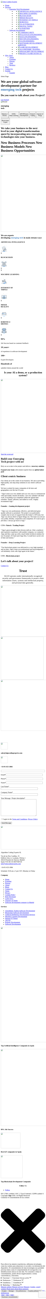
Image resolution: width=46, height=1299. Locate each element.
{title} (3, 1295)
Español (12, 73)
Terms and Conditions (19, 819)
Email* (3, 775)
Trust (11, 63)
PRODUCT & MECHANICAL (31, 54)
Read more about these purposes (17, 1289)
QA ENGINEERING (27, 41)
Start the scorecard (7, 454)
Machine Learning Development (16, 916)
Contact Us (9, 69)
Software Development (17, 30)
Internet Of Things (11, 918)
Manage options (6, 1287)
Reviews (12, 65)
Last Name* (5, 786)
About (11, 57)
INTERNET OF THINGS (29, 20)
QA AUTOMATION (27, 24)
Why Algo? (9, 55)
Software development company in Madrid (19, 902)
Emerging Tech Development (19, 9)
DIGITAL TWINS (26, 26)
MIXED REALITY (26, 18)
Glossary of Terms (11, 900)
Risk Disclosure (10, 897)
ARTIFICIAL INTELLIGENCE (31, 11)
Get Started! (5, 100)
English (7, 71)
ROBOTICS (24, 22)
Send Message (6, 823)
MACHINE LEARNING (28, 13)
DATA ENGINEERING (28, 37)
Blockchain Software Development (17, 913)
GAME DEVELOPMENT (29, 47)
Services (8, 7)
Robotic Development (12, 922)
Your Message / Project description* (13, 798)
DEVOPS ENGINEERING (29, 39)
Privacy (7, 893)
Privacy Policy (33, 819)
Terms (7, 891)
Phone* (3, 779)
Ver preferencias (21, 1291)
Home (7, 5)
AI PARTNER (25, 28)
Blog (6, 67)
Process (12, 61)
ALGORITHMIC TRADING (30, 49)
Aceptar (4, 1291)
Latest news (9, 899)
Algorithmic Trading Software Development (20, 911)
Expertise (12, 59)
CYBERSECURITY (27, 32)
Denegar (11, 1291)
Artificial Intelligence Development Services (20, 915)
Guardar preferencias (34, 1291)
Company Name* (7, 792)
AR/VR (7, 920)
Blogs (7, 887)
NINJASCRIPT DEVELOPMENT (32, 51)
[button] (23, 1231)
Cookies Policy (10, 895)
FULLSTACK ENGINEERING (31, 35)
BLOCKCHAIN (25, 16)
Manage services (17, 1287)
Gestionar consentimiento (10, 1297)
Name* (3, 783)
